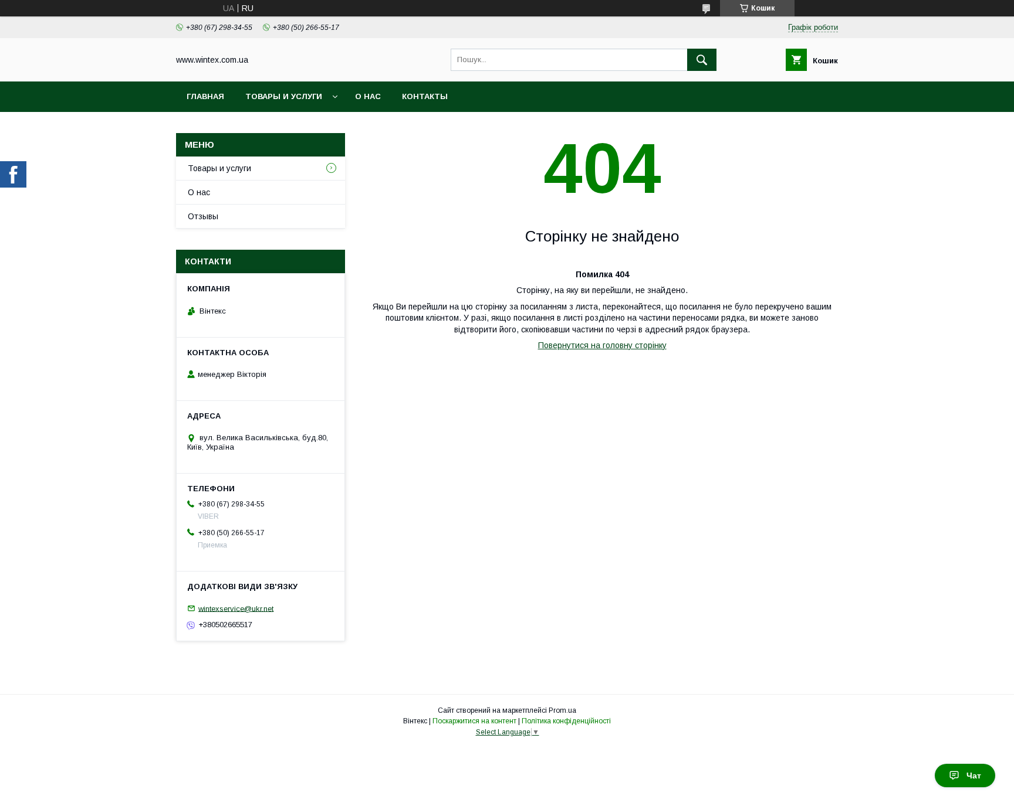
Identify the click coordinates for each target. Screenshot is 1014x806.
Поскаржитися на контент (474, 721)
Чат (973, 775)
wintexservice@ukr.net (235, 608)
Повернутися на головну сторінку (602, 345)
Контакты (425, 96)
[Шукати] (701, 60)
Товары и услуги (283, 96)
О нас (368, 96)
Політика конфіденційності (566, 721)
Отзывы (203, 216)
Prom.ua (562, 710)
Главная (205, 96)
